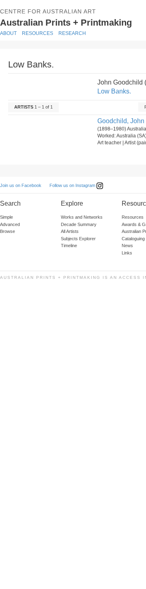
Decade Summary (79, 224)
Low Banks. (114, 91)
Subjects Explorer (78, 238)
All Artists (70, 231)
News (127, 245)
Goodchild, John (120, 120)
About (8, 33)
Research (72, 33)
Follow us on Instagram (73, 185)
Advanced (10, 224)
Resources (37, 33)
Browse (7, 231)
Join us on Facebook (20, 185)
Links (127, 252)
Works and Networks (82, 217)
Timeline (69, 245)
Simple (6, 217)
